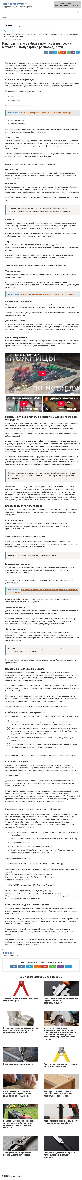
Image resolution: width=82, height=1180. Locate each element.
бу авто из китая (9, 31)
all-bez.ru (20, 26)
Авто (40, 34)
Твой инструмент (14, 3)
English (4, 18)
